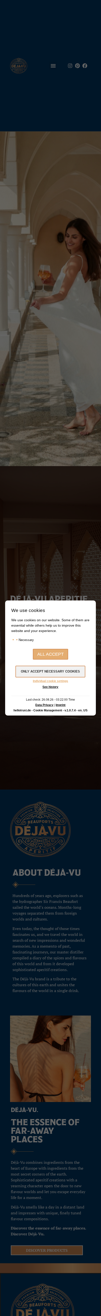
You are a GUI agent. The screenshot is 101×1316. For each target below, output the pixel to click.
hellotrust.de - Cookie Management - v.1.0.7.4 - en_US (50, 710)
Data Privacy (44, 705)
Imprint (60, 705)
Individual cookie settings (50, 681)
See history (50, 687)
